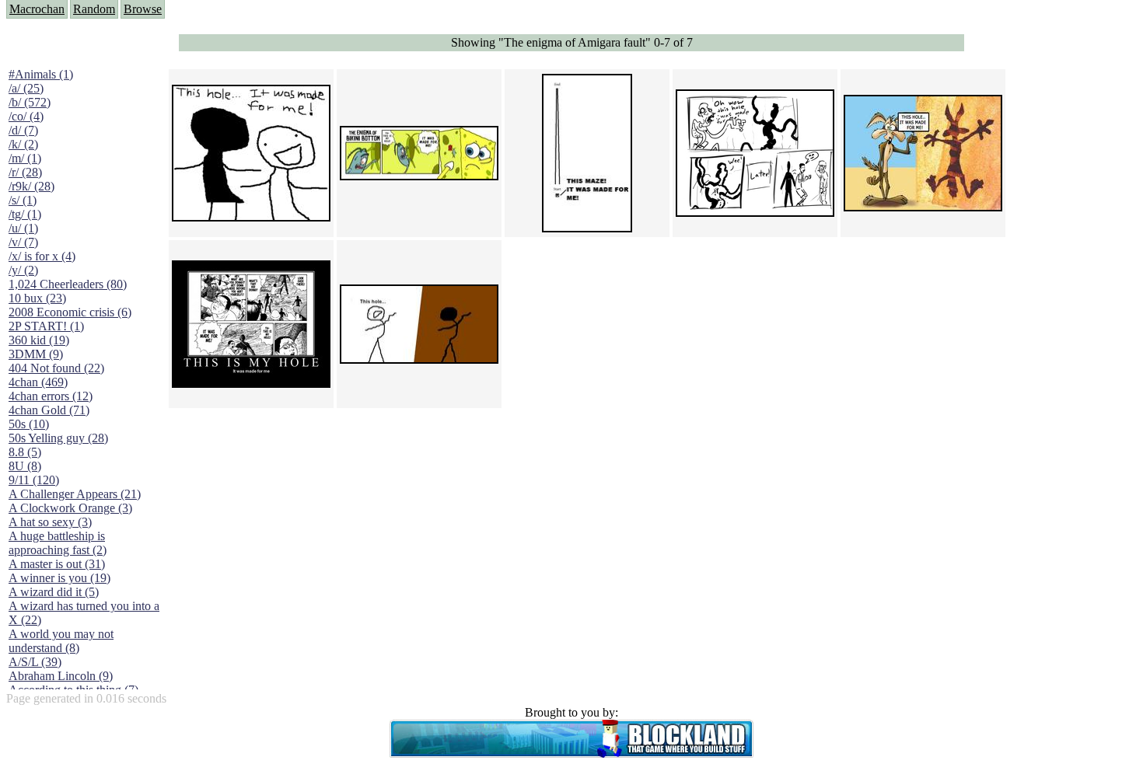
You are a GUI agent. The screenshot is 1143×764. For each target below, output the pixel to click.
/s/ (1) (23, 200)
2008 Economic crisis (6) (70, 312)
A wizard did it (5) (54, 591)
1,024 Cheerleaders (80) (68, 284)
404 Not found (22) (56, 368)
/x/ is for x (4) (42, 256)
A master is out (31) (57, 563)
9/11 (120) (34, 480)
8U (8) (25, 466)
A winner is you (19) (59, 577)
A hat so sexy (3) (50, 522)
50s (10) (29, 424)
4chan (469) (38, 382)
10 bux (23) (37, 298)
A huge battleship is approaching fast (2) (58, 542)
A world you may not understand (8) (61, 640)
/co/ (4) (26, 116)
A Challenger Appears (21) (75, 494)
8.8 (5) (25, 452)
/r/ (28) (25, 172)
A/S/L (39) (35, 661)
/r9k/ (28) (31, 186)
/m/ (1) (25, 158)
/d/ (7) (23, 130)
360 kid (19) (39, 340)
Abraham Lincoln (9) (61, 675)
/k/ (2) (23, 144)
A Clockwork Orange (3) (70, 508)
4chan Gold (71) (49, 410)
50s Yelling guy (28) (58, 438)
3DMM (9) (36, 354)
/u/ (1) (23, 228)
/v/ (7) (23, 242)
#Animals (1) (41, 74)
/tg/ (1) (25, 214)
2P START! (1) (46, 326)
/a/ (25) (26, 88)
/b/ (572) (30, 102)
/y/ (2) (23, 270)
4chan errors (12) (51, 396)
